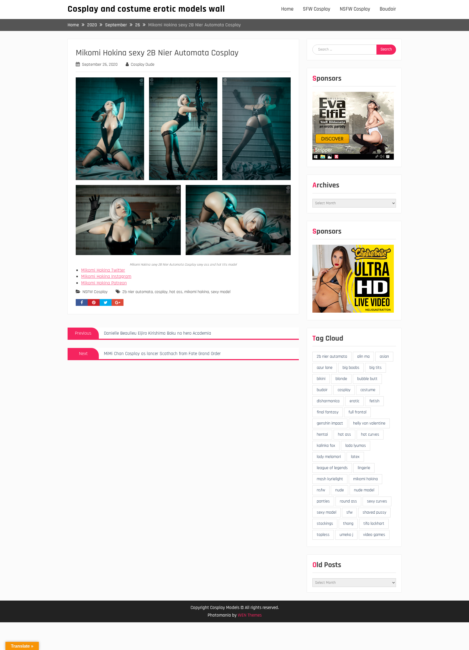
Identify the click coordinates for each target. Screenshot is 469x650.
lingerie (364, 468)
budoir (322, 390)
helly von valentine (369, 423)
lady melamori (329, 457)
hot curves (370, 434)
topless (323, 535)
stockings (325, 523)
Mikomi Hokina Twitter (103, 270)
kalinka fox (326, 445)
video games (374, 535)
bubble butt (367, 379)
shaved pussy (374, 512)
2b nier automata (137, 292)
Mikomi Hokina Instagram (106, 276)
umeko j (346, 535)
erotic (354, 401)
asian (384, 356)
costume (367, 390)
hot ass (175, 292)
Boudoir (388, 9)
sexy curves (377, 501)
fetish (374, 401)
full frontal (357, 412)
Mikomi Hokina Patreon (104, 283)
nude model (364, 490)
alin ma (363, 356)
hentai (322, 434)
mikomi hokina (196, 292)
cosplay (161, 292)
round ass (348, 501)
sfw (349, 512)
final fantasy (327, 412)
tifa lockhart (373, 523)
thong (348, 523)
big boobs (351, 367)
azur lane (324, 367)
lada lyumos (355, 445)
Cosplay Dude (142, 64)
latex (355, 457)
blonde (341, 379)
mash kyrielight (330, 479)
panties (323, 501)
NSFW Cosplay (355, 9)
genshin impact (330, 423)
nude (339, 490)
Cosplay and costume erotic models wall (146, 9)
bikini (321, 379)
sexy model (220, 292)
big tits (375, 367)
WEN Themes (250, 615)
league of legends (332, 468)
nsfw (321, 490)
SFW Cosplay (316, 9)
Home (287, 9)
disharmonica (328, 401)
